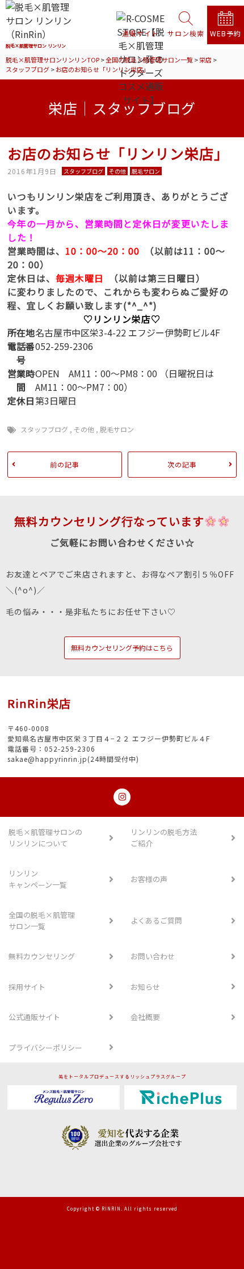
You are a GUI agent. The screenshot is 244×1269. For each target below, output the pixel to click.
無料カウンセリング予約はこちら (122, 647)
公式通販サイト (34, 1016)
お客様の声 (149, 879)
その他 (84, 429)
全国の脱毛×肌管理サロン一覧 (42, 920)
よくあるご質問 (156, 920)
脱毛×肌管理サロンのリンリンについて (45, 838)
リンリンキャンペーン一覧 (38, 879)
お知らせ (145, 986)
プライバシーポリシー (45, 1047)
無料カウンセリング (42, 956)
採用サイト (27, 986)
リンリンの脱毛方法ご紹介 (164, 838)
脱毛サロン (117, 429)
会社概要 (145, 1016)
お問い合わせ (153, 956)
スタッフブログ (44, 429)
